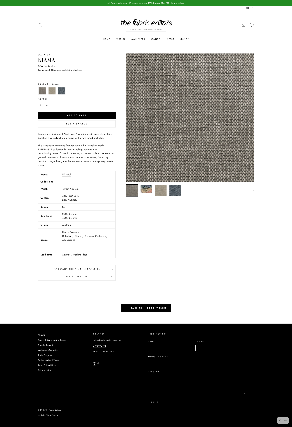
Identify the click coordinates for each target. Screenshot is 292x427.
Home (106, 39)
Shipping (55, 69)
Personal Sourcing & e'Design (52, 340)
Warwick (44, 54)
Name (151, 341)
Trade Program (45, 355)
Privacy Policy (44, 370)
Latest (170, 39)
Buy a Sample (76, 123)
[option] (146, 3)
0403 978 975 (99, 345)
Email (201, 341)
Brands (155, 39)
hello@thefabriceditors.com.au (107, 340)
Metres (43, 99)
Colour (48, 84)
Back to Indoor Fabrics (148, 308)
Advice (184, 39)
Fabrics (121, 39)
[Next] (252, 190)
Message (154, 371)
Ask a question (77, 276)
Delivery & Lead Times (48, 360)
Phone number (158, 356)
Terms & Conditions (47, 365)
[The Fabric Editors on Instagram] (95, 363)
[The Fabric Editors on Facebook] (98, 363)
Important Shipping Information (77, 269)
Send (155, 401)
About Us (42, 334)
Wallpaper (138, 39)
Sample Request (45, 345)
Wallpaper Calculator (48, 350)
